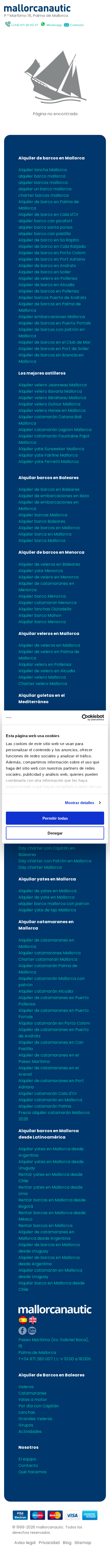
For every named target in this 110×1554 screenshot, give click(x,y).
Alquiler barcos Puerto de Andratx (52, 297)
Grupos (25, 1425)
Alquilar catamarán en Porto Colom (54, 1023)
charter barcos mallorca (43, 195)
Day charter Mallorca (40, 867)
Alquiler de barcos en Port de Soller (53, 349)
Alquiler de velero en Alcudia (46, 671)
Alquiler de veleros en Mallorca (49, 645)
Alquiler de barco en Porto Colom (51, 253)
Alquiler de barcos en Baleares (49, 489)
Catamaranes (32, 1393)
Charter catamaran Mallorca (47, 959)
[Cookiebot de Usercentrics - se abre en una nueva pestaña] (81, 717)
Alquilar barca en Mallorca (44, 534)
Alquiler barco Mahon (39, 615)
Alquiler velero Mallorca (42, 677)
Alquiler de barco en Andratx (47, 266)
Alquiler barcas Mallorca (42, 515)
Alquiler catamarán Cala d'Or (47, 1093)
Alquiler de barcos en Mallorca (51, 158)
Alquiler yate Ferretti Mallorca (48, 462)
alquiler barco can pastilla (44, 234)
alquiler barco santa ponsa (45, 227)
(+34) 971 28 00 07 (25, 25)
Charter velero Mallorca (42, 684)
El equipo (27, 1459)
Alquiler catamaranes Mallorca (49, 953)
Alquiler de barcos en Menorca (51, 552)
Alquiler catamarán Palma (44, 1106)
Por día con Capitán (38, 1406)
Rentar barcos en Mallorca (45, 1225)
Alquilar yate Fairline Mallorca (48, 455)
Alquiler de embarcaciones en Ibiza (53, 496)
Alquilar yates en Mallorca (47, 879)
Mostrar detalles (79, 803)
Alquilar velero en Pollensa (44, 664)
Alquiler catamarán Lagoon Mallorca (55, 430)
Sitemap (82, 1543)
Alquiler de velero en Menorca (48, 577)
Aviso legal (25, 1543)
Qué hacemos (32, 1472)
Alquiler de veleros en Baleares (49, 564)
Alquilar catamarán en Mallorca (50, 1100)
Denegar (55, 833)
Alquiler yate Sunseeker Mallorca (51, 449)
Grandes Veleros (35, 1419)
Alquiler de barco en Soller (44, 272)
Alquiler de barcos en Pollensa (48, 291)
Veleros (26, 1387)
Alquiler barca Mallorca (41, 540)
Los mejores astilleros (41, 373)
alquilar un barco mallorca (44, 189)
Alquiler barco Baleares (41, 521)
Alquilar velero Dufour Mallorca (49, 404)
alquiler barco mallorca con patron (53, 904)
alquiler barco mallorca (41, 176)
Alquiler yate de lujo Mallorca (47, 910)
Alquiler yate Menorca (40, 571)
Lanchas (26, 1412)
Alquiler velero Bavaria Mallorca (50, 391)
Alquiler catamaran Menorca (47, 603)
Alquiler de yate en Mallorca (46, 897)
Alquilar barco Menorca (42, 622)
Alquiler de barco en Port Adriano (51, 259)
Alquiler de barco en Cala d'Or (48, 214)
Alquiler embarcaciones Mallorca (51, 317)
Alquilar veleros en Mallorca (48, 633)
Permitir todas (55, 818)
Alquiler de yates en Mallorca (47, 891)
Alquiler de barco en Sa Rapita (48, 240)
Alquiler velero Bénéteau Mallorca (52, 398)
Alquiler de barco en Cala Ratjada (51, 246)
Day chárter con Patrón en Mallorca (54, 861)
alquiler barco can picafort (45, 221)
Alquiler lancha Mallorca (42, 170)
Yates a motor (32, 1399)
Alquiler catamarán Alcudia (45, 991)
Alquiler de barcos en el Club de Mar (54, 342)
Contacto (77, 25)
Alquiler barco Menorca (42, 596)
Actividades (30, 1431)
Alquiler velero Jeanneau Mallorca (52, 385)
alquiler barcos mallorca (43, 182)
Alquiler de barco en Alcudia (46, 285)
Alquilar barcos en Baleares (48, 478)
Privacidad (49, 1543)
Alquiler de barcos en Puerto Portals (54, 323)
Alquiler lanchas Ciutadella (44, 609)
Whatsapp (54, 25)
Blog (67, 1543)
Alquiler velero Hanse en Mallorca (51, 410)
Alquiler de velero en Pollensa (47, 278)
